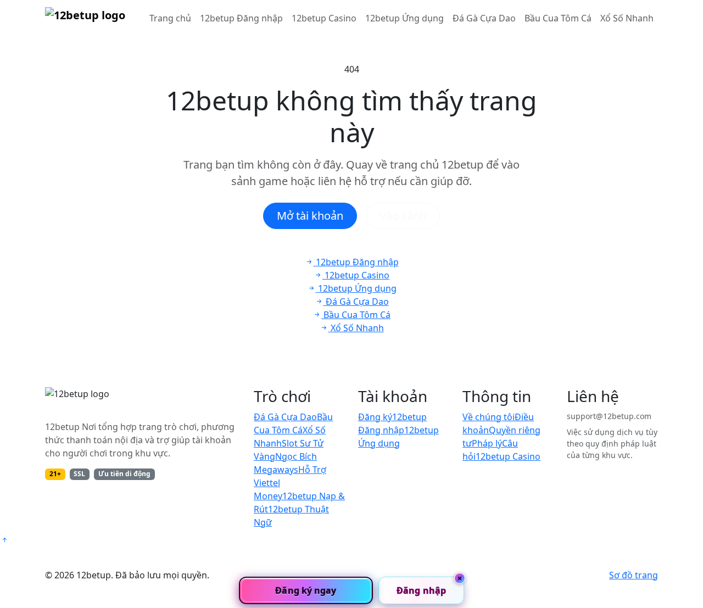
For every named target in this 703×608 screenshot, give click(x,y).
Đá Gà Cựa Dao (484, 18)
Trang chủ (170, 18)
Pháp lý (487, 443)
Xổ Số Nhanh (627, 18)
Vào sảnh (403, 215)
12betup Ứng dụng (404, 18)
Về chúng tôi (488, 417)
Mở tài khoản (310, 215)
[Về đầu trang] (4, 539)
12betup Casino (324, 18)
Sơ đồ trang (633, 575)
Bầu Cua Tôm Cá (558, 18)
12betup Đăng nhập (241, 18)
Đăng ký (375, 417)
